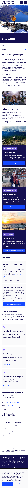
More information (20, 484)
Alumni (3, 438)
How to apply (5, 428)
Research (4, 425)
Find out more (6, 364)
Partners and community (7, 431)
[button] (26, 470)
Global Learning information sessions (14, 304)
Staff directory (18, 438)
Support (17, 431)
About (16, 425)
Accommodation (18, 440)
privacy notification (13, 476)
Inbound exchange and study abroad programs (14, 250)
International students (20, 433)
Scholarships (5, 440)
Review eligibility (6, 386)
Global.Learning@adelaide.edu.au (14, 402)
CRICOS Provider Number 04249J (9, 451)
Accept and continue (7, 484)
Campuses (17, 428)
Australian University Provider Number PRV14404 (13, 450)
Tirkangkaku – (9, 448)
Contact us (17, 443)
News (3, 443)
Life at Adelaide (18, 422)
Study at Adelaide (6, 422)
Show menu (4, 49)
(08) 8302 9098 (9, 405)
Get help (4, 342)
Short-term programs (14, 206)
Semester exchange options (14, 163)
